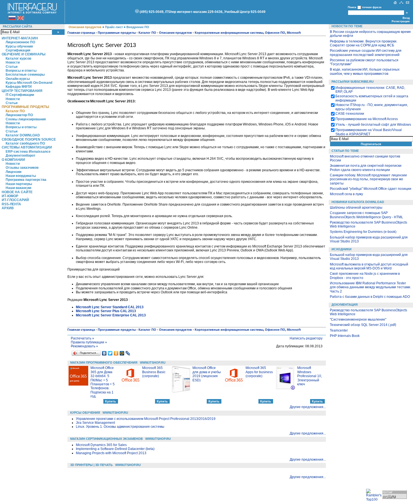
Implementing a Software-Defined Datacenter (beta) (115, 449)
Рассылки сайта (17, 26)
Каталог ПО (15, 111)
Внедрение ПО (137, 27)
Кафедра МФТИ (19, 87)
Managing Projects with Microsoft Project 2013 (111, 453)
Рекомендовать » (84, 346)
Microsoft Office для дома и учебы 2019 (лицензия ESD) (206, 374)
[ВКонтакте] (104, 353)
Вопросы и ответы (21, 71)
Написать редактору (306, 338)
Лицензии (13, 172)
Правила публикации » (89, 342)
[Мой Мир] (122, 353)
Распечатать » (82, 338)
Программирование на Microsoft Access (366, 119)
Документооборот (20, 155)
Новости (13, 62)
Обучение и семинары (24, 54)
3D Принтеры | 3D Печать (91, 465)
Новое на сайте (17, 192)
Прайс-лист (114, 27)
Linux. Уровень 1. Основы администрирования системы (120, 427)
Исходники (341, 249)
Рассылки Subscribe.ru (353, 81)
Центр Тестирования (22, 91)
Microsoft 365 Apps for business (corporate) (259, 372)
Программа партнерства (26, 180)
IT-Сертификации (20, 95)
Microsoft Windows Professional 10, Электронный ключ (309, 376)
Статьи (11, 67)
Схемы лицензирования (26, 119)
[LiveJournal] (128, 353)
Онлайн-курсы (18, 79)
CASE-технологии (349, 114)
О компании (13, 160)
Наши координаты (21, 176)
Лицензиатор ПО (19, 115)
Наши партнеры (19, 184)
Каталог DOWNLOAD (23, 135)
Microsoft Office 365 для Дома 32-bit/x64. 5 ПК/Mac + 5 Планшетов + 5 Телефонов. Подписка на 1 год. (102, 382)
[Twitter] (110, 353)
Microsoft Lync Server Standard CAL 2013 (110, 307)
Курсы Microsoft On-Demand (29, 83)
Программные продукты (25, 107)
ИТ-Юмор (10, 196)
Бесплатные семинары (25, 74)
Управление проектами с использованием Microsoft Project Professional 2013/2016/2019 (145, 419)
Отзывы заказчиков (22, 168)
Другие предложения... (308, 407)
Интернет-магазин (20, 38)
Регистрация (401, 21)
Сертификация (18, 50)
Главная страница (81, 32)
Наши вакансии (18, 188)
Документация (345, 304)
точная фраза (372, 7)
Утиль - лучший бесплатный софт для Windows (373, 125)
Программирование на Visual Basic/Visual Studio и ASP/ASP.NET (368, 132)
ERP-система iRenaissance (28, 152)
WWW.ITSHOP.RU (152, 362)
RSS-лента (11, 204)
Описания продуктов (85, 27)
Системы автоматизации (27, 147)
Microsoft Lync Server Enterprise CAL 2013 (111, 315)
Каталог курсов (18, 58)
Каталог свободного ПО (25, 143)
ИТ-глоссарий (15, 200)
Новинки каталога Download (358, 202)
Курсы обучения (19, 46)
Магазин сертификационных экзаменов (106, 438)
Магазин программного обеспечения (103, 362)
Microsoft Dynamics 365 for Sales (101, 445)
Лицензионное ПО (20, 42)
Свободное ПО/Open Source (29, 139)
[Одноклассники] (116, 353)
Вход (406, 17)
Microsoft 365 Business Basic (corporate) (153, 372)
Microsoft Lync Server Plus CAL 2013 (106, 311)
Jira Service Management (95, 423)
